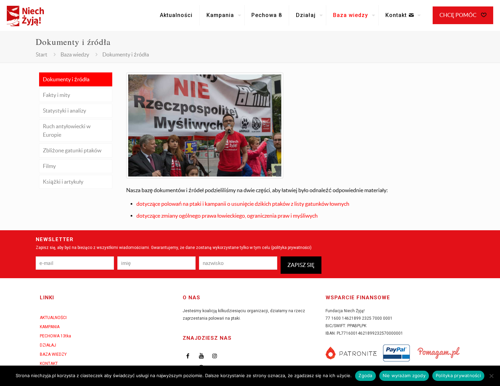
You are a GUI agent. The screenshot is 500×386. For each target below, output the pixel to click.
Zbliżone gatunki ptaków (72, 150)
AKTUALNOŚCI (53, 317)
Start (41, 54)
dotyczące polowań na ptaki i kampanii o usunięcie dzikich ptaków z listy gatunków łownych (242, 204)
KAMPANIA (50, 326)
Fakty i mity (56, 95)
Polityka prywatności (458, 375)
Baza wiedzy (75, 54)
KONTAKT (49, 363)
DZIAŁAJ (48, 345)
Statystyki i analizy (64, 110)
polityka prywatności (291, 247)
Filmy (49, 166)
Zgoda (365, 375)
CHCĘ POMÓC (458, 15)
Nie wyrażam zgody (404, 375)
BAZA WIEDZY (53, 354)
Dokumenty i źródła (66, 79)
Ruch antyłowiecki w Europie (66, 130)
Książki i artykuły (63, 182)
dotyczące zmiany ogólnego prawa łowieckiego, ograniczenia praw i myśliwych (227, 216)
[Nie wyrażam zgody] (491, 375)
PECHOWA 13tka (55, 336)
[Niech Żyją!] (25, 15)
